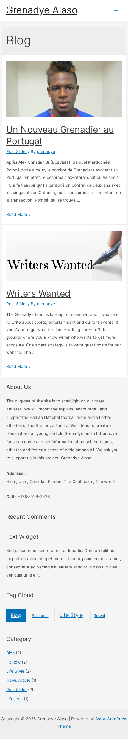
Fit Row (13, 662)
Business (40, 615)
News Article (18, 680)
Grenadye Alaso (41, 10)
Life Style (71, 615)
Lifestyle (14, 698)
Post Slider (16, 151)
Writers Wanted (38, 293)
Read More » (18, 214)
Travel (99, 615)
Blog (16, 615)
